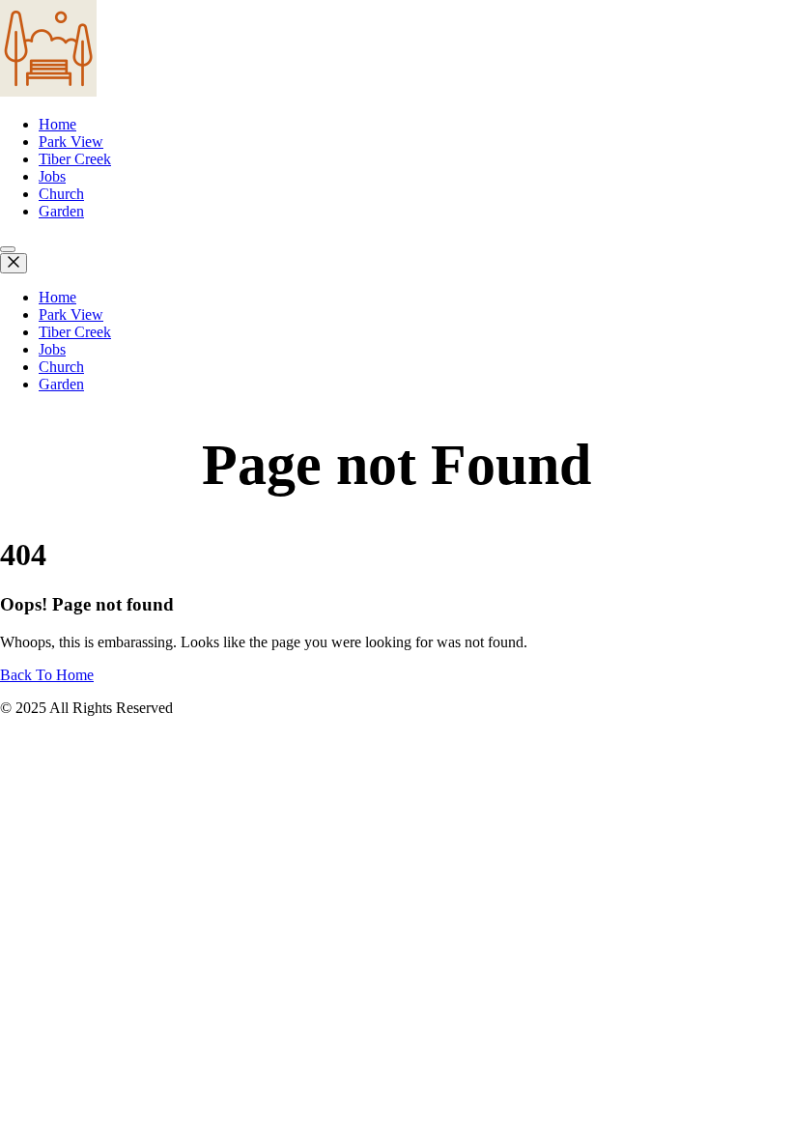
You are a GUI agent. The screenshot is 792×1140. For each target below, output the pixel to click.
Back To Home (47, 675)
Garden (61, 211)
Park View (71, 141)
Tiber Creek (75, 159)
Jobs (52, 176)
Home (57, 124)
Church (61, 193)
